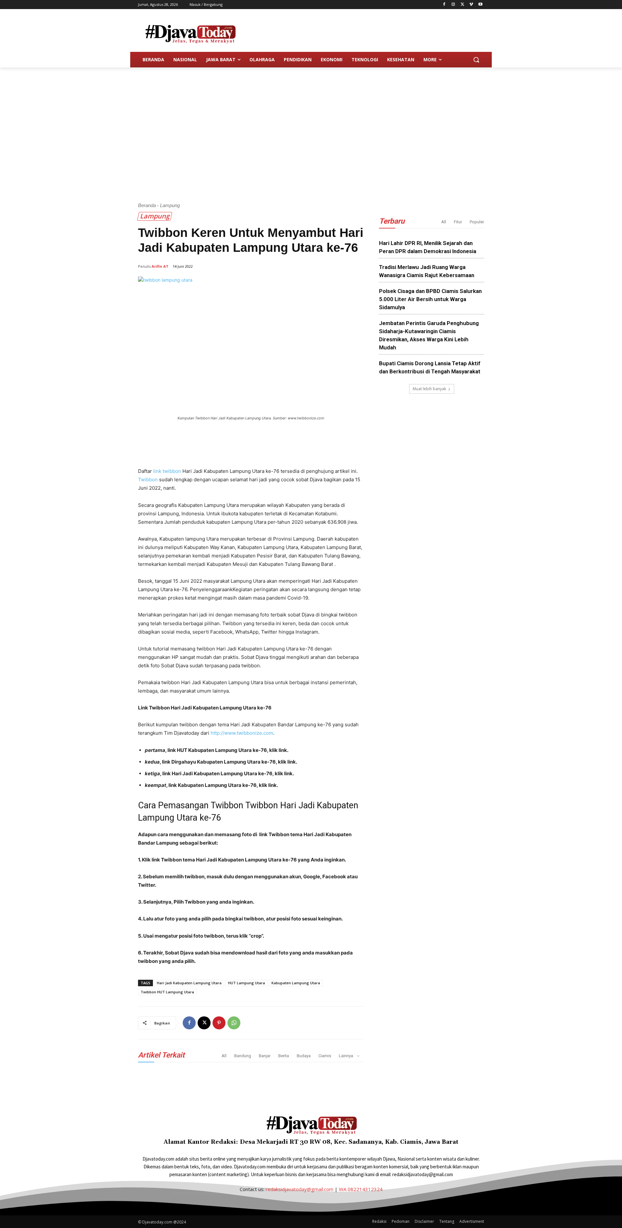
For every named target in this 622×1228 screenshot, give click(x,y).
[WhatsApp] (233, 1022)
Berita (283, 1055)
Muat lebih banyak (429, 389)
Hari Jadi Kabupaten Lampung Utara (189, 982)
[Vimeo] (471, 4)
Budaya (304, 1055)
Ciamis (324, 1055)
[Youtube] (480, 4)
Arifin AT (160, 266)
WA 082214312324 (361, 1189)
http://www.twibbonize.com (242, 733)
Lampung (170, 205)
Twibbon (148, 479)
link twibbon (167, 471)
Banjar (265, 1055)
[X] (462, 4)
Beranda (147, 205)
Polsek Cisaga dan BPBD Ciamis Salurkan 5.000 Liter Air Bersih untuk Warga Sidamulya (430, 299)
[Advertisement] (360, 32)
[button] (476, 59)
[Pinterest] (219, 1022)
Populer (477, 221)
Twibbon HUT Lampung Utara (167, 991)
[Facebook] (444, 4)
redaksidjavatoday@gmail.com (299, 1189)
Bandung (242, 1055)
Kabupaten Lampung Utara (295, 982)
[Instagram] (453, 4)
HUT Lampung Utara (246, 982)
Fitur (458, 221)
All (224, 1055)
